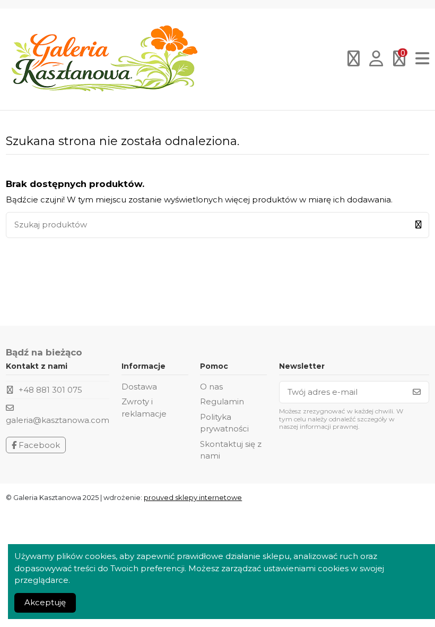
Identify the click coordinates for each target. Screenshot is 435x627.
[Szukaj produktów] (418, 225)
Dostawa (139, 387)
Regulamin (222, 401)
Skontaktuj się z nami (231, 450)
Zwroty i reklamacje (144, 407)
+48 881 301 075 (50, 390)
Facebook (38, 445)
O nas (211, 387)
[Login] (376, 59)
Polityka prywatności (224, 423)
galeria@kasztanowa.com (57, 420)
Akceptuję (45, 602)
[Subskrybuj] (417, 392)
